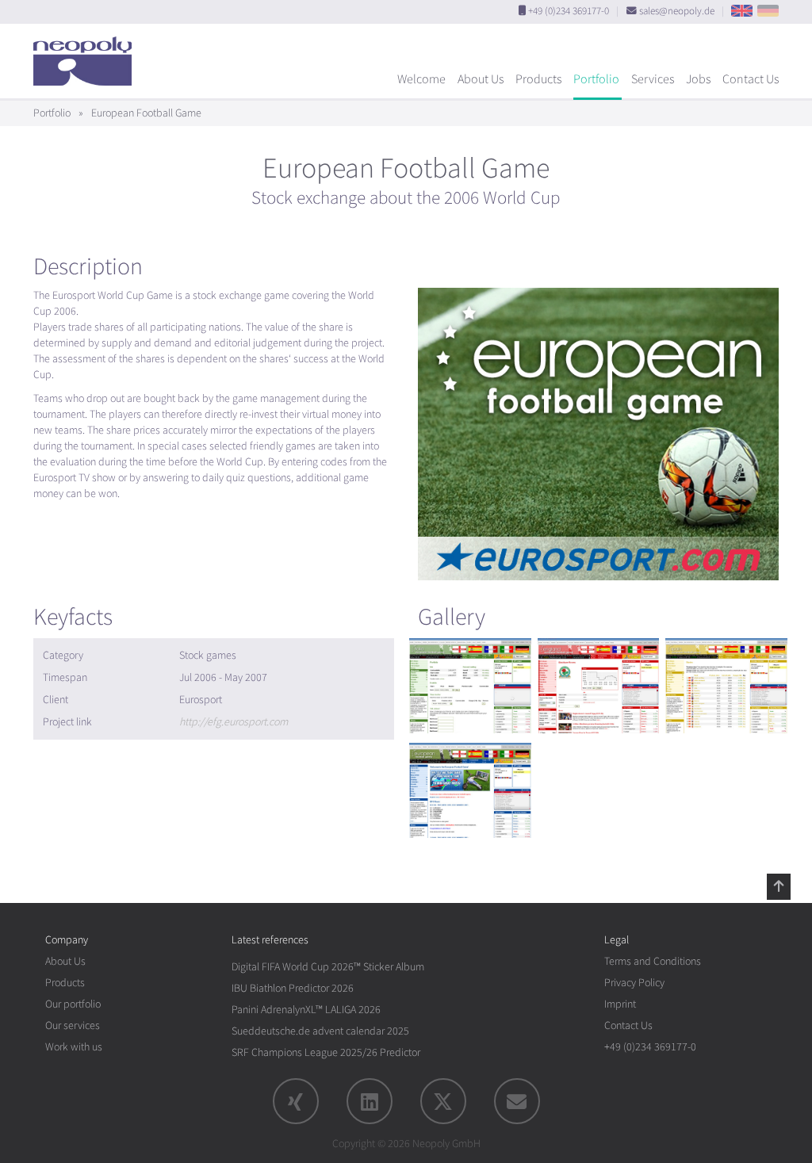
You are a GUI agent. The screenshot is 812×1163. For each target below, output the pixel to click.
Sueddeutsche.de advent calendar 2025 (320, 1031)
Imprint (620, 1004)
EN (742, 11)
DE (768, 11)
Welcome (421, 79)
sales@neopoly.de (676, 11)
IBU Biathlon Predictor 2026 (293, 988)
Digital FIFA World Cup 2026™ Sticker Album (328, 967)
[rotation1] (470, 685)
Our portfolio (73, 1004)
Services (652, 79)
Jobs (698, 79)
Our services (72, 1025)
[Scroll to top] (779, 886)
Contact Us (750, 79)
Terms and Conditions (652, 961)
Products (538, 79)
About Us (481, 79)
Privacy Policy (634, 982)
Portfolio (596, 79)
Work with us (73, 1047)
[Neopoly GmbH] (86, 54)
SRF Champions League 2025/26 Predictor (326, 1052)
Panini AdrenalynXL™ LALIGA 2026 (306, 1009)
